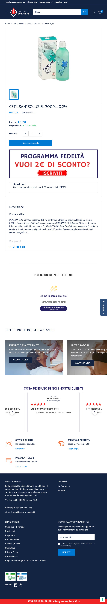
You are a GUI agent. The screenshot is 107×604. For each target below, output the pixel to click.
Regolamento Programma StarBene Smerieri (25, 560)
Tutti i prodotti (18, 24)
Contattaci (20, 448)
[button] (53, 601)
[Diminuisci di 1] (25, 133)
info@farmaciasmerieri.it (24, 512)
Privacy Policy (11, 552)
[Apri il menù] (6, 12)
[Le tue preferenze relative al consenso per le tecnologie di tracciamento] (102, 599)
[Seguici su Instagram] (20, 585)
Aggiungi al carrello (31, 143)
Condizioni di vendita (15, 527)
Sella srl (13, 113)
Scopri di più (73, 448)
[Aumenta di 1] (39, 133)
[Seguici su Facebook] (15, 585)
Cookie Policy (11, 556)
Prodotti (61, 490)
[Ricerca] (84, 12)
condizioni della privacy (72, 544)
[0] (99, 12)
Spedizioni (10, 531)
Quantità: (13, 133)
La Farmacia (64, 486)
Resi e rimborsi (12, 539)
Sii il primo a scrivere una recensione (53, 308)
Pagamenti (10, 535)
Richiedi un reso (12, 543)
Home (7, 24)
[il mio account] (94, 13)
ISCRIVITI (66, 552)
